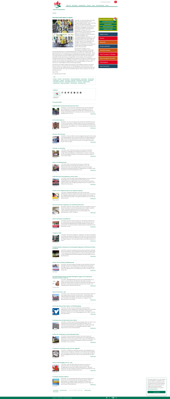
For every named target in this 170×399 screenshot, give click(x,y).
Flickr (116, 397)
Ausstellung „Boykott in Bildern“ (60, 376)
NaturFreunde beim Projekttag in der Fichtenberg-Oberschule (68, 204)
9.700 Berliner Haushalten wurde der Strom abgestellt (66, 348)
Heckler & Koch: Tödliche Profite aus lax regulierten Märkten (67, 190)
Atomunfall (67, 80)
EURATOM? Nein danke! (81, 80)
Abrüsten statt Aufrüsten (58, 134)
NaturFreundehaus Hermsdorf (107, 58)
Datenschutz (60, 397)
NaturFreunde (56, 83)
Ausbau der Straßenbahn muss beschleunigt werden (65, 334)
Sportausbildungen (108, 26)
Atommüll (62, 80)
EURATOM (73, 80)
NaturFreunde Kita (104, 66)
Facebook (107, 397)
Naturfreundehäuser (107, 21)
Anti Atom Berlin (66, 78)
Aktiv (93, 5)
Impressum (54, 397)
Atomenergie (56, 80)
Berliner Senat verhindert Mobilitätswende (63, 262)
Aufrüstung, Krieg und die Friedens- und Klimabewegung (66, 306)
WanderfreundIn (82, 83)
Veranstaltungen (100, 5)
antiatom (60, 78)
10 (81, 390)
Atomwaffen (90, 80)
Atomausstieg (91, 78)
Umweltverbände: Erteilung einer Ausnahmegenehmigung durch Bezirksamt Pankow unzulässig (73, 247)
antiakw (55, 78)
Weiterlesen (93, 113)
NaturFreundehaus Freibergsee (108, 54)
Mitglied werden (104, 34)
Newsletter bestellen (105, 50)
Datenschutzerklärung (152, 389)
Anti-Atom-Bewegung (75, 78)
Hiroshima (80, 81)
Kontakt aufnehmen (105, 46)
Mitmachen (103, 42)
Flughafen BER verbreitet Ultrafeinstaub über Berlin (65, 106)
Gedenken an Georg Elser (58, 148)
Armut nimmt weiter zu (58, 120)
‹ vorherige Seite (63, 390)
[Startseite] (57, 4)
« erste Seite (55, 390)
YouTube (113, 397)
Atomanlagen (84, 78)
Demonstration (74, 83)
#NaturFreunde (86, 81)
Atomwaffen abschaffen (58, 81)
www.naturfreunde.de (67, 397)
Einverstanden (156, 392)
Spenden (102, 38)
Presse (107, 5)
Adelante (55, 90)
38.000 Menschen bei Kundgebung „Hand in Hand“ (65, 176)
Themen (89, 5)
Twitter (109, 397)
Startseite (54, 13)
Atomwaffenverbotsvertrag (71, 81)
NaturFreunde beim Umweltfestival (61, 219)
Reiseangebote (108, 24)
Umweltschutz (82, 5)
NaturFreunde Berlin (65, 83)
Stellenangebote (104, 62)
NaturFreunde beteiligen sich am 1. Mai (62, 362)
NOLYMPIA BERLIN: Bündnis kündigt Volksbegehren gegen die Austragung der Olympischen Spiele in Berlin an (72, 277)
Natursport (74, 5)
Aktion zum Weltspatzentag (59, 162)
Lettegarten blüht (56, 233)
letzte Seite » (56, 391)
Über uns (68, 5)
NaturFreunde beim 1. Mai (59, 292)
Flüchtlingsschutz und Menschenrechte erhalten (64, 320)
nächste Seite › (87, 390)
